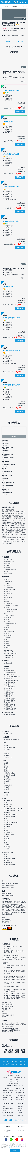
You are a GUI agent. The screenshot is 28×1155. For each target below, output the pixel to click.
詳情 (22, 81)
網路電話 (7, 1126)
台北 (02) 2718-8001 (8, 1106)
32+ (23, 263)
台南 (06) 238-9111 (7, 1097)
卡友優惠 (20, 1110)
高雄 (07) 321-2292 (7, 1110)
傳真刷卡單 (20, 1115)
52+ (23, 67)
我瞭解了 (15, 1150)
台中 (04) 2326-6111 (8, 1095)
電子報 (20, 1113)
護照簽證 (20, 1106)
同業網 (21, 1131)
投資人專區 (14, 1061)
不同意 (17, 1146)
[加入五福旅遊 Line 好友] (20, 2)
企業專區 (7, 1131)
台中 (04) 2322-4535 (20, 1095)
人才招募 (5, 1064)
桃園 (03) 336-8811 (7, 1093)
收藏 (4, 28)
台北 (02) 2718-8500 (20, 1090)
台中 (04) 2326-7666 (8, 1108)
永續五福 (22, 1061)
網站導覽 (22, 1064)
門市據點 (21, 1126)
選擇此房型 (19, 111)
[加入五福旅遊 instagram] (22, 1139)
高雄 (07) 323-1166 (7, 1099)
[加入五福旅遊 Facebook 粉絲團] (6, 1139)
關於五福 (5, 1061)
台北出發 (4, 6)
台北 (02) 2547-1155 (8, 1090)
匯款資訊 (20, 1108)
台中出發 (23, 6)
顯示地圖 (14, 437)
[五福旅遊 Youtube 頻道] (16, 1139)
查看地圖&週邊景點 (15, 30)
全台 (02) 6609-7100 (8, 1115)
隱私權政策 (14, 1064)
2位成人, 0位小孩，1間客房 (14, 47)
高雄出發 (14, 6)
